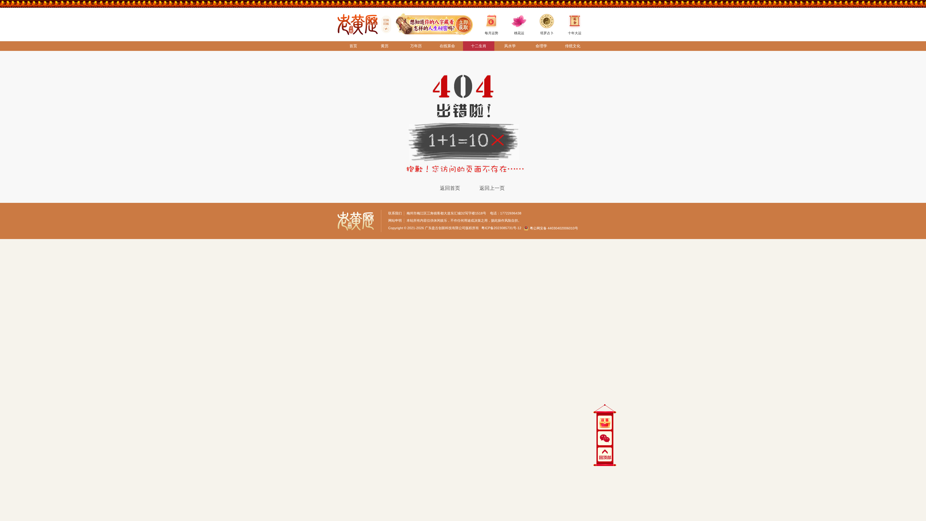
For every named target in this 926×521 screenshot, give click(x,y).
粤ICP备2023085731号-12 (501, 228)
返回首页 (450, 188)
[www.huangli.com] (384, 24)
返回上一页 (492, 188)
